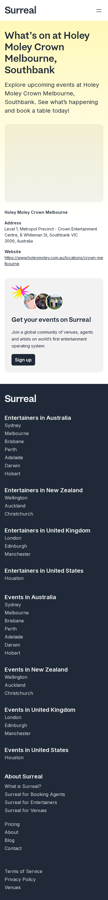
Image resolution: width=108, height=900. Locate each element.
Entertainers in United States (44, 570)
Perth (11, 449)
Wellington (16, 498)
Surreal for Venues (26, 810)
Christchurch (19, 514)
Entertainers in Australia (38, 417)
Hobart (12, 473)
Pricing (12, 824)
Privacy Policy (20, 879)
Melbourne (17, 433)
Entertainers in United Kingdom (47, 530)
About (11, 832)
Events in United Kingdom (40, 709)
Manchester (18, 554)
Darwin (12, 465)
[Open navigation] (98, 10)
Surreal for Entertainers (31, 802)
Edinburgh (16, 546)
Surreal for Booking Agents (35, 794)
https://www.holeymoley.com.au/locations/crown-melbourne (54, 260)
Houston (14, 578)
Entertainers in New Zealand (44, 490)
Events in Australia (30, 597)
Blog (9, 840)
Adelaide (14, 457)
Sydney (13, 425)
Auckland (15, 506)
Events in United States (37, 750)
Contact (13, 848)
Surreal (20, 10)
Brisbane (14, 441)
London (13, 538)
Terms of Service (23, 871)
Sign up (23, 360)
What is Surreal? (23, 786)
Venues (13, 887)
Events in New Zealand (36, 669)
